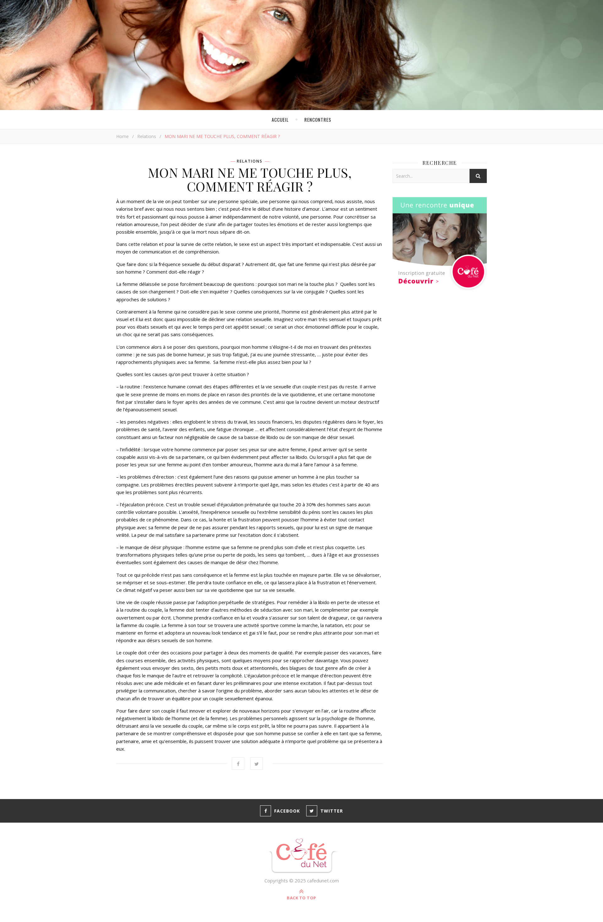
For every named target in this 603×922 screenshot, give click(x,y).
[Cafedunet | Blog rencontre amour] (302, 856)
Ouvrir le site (380, 10)
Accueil (280, 119)
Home (122, 136)
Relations (146, 136)
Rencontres (317, 119)
